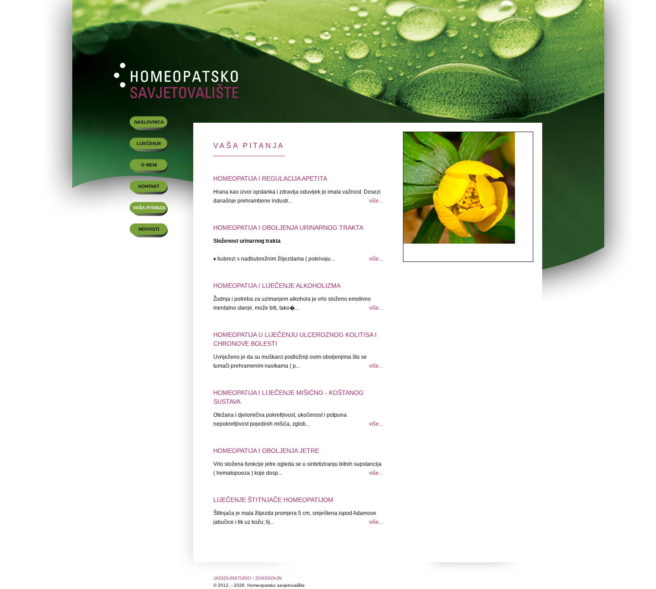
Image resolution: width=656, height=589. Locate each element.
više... (376, 201)
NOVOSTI (149, 229)
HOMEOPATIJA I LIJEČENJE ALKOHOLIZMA (276, 285)
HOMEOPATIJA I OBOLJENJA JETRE (266, 450)
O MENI (149, 164)
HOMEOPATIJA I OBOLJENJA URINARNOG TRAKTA (288, 227)
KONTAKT (148, 186)
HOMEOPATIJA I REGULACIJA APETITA (270, 178)
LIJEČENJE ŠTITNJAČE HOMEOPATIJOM (273, 499)
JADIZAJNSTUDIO (232, 578)
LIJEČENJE (149, 143)
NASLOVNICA (149, 122)
